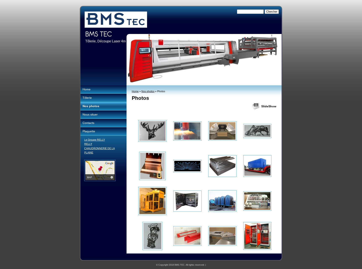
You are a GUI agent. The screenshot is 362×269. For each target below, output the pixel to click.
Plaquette (89, 131)
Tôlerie (87, 97)
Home (135, 91)
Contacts (88, 123)
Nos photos (147, 91)
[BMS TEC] (116, 20)
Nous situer (90, 114)
